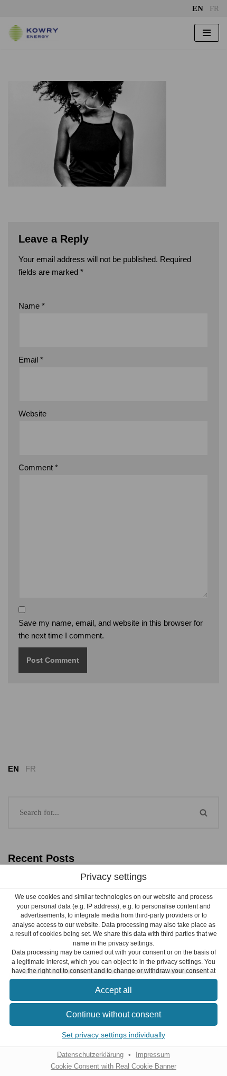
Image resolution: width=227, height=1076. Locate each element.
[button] (113, 990)
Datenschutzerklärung (90, 1055)
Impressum (153, 1055)
